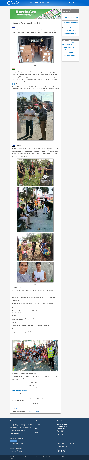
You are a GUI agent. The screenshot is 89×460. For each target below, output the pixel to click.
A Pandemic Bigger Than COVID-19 (71, 27)
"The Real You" (37, 424)
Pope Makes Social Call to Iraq (70, 14)
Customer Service (62, 424)
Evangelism (14, 20)
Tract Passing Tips (67, 58)
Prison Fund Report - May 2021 (70, 30)
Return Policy (61, 428)
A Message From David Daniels (70, 33)
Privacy (25, 458)
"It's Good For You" (38, 428)
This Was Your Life (49, 76)
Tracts (32, 2)
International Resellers (32, 458)
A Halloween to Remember (69, 55)
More (47, 2)
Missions (30, 411)
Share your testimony (63, 426)
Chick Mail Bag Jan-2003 (69, 52)
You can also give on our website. (19, 390)
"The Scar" (36, 432)
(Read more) (23, 430)
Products (42, 2)
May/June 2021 (18, 408)
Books (37, 2)
